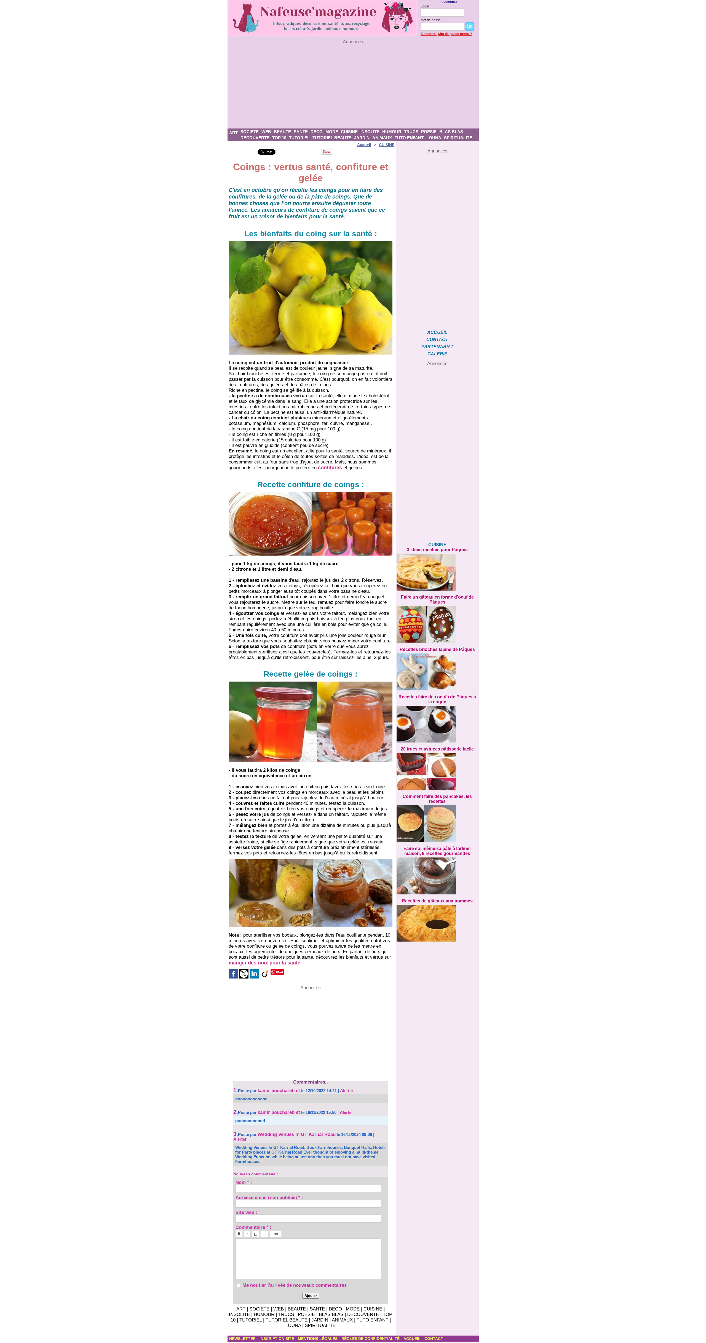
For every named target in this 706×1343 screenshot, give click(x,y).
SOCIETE (249, 131)
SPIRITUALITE (458, 137)
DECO (317, 131)
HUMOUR (391, 131)
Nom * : (244, 1182)
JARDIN (362, 137)
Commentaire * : (253, 1227)
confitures (330, 467)
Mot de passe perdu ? (455, 34)
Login (425, 6)
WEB (266, 131)
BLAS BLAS (451, 131)
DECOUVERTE (254, 137)
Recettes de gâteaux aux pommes (437, 901)
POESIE (429, 131)
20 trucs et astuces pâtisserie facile (437, 749)
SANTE (301, 131)
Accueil (364, 145)
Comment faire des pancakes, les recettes (437, 799)
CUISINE (349, 131)
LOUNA (433, 137)
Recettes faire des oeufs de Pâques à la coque (437, 699)
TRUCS (411, 131)
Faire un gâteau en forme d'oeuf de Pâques (437, 599)
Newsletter (243, 1338)
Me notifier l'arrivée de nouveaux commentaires (294, 1285)
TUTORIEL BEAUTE (331, 137)
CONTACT (437, 339)
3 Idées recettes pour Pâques (437, 549)
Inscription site (277, 1338)
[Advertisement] (353, 86)
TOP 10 (279, 137)
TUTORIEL (299, 137)
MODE (331, 131)
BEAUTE (282, 131)
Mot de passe (431, 20)
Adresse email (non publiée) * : (269, 1197)
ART (233, 132)
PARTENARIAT (437, 346)
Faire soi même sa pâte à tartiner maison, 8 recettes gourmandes (437, 851)
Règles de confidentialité (371, 1338)
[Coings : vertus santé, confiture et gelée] (310, 242)
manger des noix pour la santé (264, 963)
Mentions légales (318, 1338)
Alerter (346, 1090)
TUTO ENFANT (409, 137)
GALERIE (437, 354)
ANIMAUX (382, 137)
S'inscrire (428, 34)
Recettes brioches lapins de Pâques (437, 649)
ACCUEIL (437, 332)
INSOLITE (369, 131)
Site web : (246, 1212)
